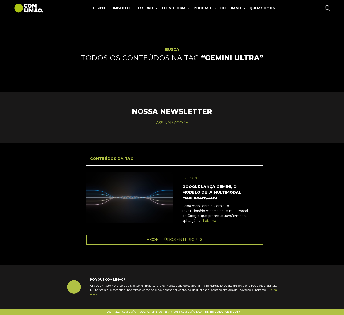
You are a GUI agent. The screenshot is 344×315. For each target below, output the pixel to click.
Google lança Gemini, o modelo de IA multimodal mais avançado (211, 192)
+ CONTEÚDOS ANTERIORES (174, 239)
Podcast (203, 8)
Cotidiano (230, 8)
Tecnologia (173, 8)
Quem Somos (262, 8)
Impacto (121, 8)
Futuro (145, 8)
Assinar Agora (172, 123)
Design (98, 8)
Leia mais (210, 221)
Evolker (235, 312)
